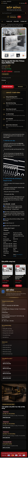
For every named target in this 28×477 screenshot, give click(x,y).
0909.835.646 (6, 417)
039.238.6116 (6, 437)
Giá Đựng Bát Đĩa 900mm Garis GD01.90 (6, 277)
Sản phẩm (16, 21)
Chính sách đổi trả (6, 347)
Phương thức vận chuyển (8, 333)
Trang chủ (9, 21)
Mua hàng (6, 285)
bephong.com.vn (21, 453)
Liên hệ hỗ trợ (6, 337)
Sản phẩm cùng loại (8, 261)
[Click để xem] (14, 40)
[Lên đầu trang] (26, 475)
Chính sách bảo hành (7, 345)
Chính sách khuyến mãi (7, 353)
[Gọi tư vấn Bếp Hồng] (19, 17)
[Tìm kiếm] (25, 13)
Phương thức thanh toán (8, 330)
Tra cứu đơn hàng (6, 335)
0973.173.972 (6, 447)
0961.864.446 (6, 427)
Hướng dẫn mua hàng (7, 328)
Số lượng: (4, 80)
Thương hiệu (23, 21)
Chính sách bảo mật (7, 349)
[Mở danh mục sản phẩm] (3, 21)
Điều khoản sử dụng (7, 351)
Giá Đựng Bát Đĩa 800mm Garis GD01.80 (19, 277)
